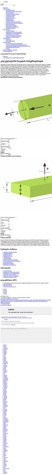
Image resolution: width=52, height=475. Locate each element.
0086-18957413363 (7, 285)
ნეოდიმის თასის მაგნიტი (39, 300)
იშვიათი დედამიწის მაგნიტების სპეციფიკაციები (18, 46)
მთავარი (5, 7)
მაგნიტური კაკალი (11, 18)
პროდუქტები (6, 9)
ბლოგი (8, 48)
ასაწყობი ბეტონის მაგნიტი (12, 14)
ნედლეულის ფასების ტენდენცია (14, 43)
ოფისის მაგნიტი (10, 20)
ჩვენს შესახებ (6, 38)
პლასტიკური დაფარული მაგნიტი (14, 23)
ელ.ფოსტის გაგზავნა (6, 305)
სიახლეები (8, 39)
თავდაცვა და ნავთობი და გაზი (14, 32)
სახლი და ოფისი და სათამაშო (14, 35)
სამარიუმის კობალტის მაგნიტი (14, 11)
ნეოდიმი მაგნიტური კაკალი (20, 301)
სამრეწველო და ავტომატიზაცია (14, 33)
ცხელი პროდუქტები (6, 298)
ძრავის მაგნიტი (10, 12)
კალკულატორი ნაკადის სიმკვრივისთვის (16, 44)
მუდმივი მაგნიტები (10, 28)
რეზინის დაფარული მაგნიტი (13, 21)
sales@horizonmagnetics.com (9, 286)
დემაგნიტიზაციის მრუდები (12, 47)
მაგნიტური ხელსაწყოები (12, 27)
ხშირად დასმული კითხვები (10, 50)
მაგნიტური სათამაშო (11, 25)
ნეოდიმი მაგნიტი (10, 10)
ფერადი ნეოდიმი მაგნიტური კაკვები (23, 300)
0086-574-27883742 (7, 284)
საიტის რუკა (15, 298)
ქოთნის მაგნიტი (10, 16)
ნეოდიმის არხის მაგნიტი (7, 300)
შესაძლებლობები (10, 41)
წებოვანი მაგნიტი (10, 24)
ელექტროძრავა (10, 30)
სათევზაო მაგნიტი (10, 15)
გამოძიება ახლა (5, 296)
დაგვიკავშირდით (7, 51)
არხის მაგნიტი (9, 19)
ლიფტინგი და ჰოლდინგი (12, 34)
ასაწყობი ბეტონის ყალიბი (12, 37)
